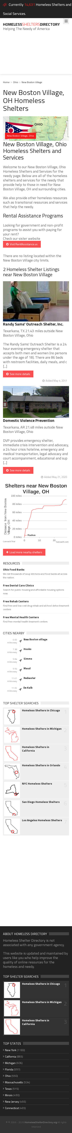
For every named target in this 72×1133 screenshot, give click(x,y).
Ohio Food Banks (13, 569)
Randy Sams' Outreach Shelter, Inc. (33, 324)
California (10, 1056)
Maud (27, 668)
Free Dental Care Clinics (18, 585)
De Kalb (27, 687)
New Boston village (35, 639)
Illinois (9, 1095)
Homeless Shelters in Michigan (42, 728)
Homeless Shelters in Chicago (41, 710)
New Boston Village (32, 82)
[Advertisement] (36, 55)
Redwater (30, 678)
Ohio (15, 82)
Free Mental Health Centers (21, 617)
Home (6, 82)
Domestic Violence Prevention (28, 420)
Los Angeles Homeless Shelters (42, 820)
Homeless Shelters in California (35, 748)
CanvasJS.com (62, 542)
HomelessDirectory (31, 24)
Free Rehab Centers (16, 601)
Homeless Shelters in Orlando (41, 765)
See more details (19, 374)
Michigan (10, 1063)
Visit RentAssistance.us (23, 244)
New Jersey (12, 1101)
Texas (8, 1089)
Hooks (27, 649)
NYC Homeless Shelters (37, 783)
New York (10, 1050)
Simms (28, 658)
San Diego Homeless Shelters (41, 802)
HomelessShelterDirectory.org (41, 1122)
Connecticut (12, 1108)
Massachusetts (14, 1082)
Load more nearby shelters (25, 552)
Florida (9, 1069)
